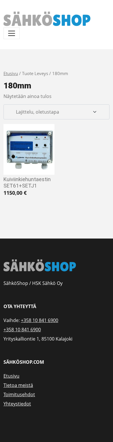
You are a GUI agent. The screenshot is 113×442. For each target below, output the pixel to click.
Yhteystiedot (17, 404)
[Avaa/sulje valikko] (11, 33)
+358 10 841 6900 (39, 320)
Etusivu (10, 73)
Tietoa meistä (18, 385)
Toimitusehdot (19, 394)
